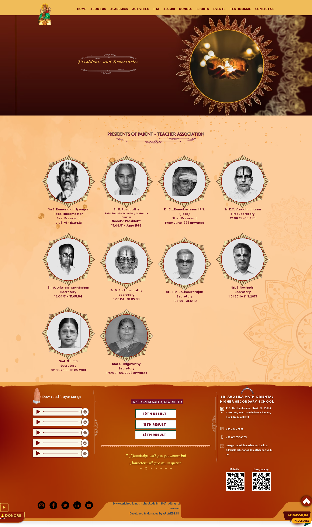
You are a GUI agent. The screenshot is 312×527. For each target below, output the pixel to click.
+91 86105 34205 (236, 437)
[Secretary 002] (151, 468)
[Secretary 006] (166, 468)
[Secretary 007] (171, 468)
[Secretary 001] (145, 468)
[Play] (4, 507)
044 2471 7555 (234, 428)
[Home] (306, 501)
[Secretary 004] (141, 468)
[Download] (85, 412)
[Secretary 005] (161, 468)
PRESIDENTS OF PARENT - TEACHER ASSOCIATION (156, 134)
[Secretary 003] (156, 468)
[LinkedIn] (77, 505)
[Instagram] (41, 505)
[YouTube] (89, 505)
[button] (98, 9)
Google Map (260, 469)
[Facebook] (53, 505)
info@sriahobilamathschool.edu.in (247, 445)
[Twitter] (65, 505)
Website (234, 469)
